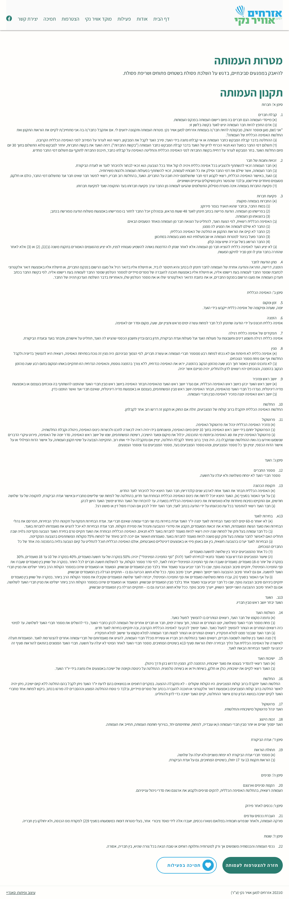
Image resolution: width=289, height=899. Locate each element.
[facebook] (9, 18)
